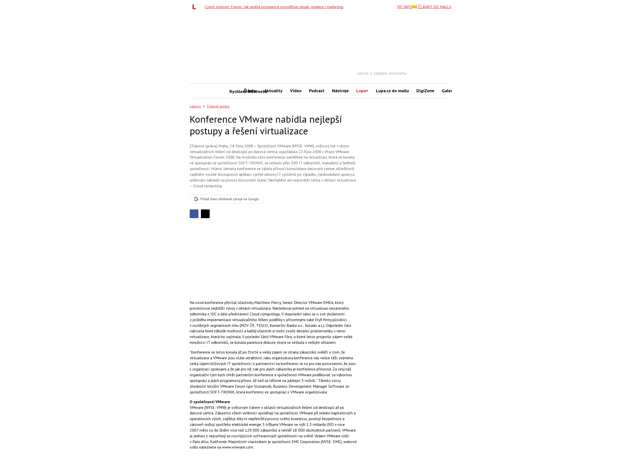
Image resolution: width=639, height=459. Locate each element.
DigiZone (425, 90)
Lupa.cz (195, 106)
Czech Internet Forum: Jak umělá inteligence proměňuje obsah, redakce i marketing (274, 6)
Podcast (316, 90)
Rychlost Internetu (234, 91)
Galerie (449, 90)
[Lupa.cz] (195, 6)
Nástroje (340, 90)
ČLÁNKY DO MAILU (434, 6)
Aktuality (273, 90)
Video (296, 90)
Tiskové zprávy (218, 106)
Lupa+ (362, 90)
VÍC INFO (404, 6)
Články (250, 90)
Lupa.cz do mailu (392, 90)
